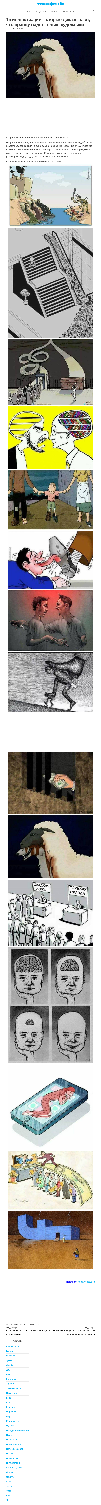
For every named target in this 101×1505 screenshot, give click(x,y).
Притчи (10, 1453)
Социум (40, 11)
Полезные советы (15, 1449)
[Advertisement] (29, 117)
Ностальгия (12, 1439)
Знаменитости (13, 1388)
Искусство (18, 1324)
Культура (67, 11)
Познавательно (34, 1324)
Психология (12, 1458)
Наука (9, 1435)
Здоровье (11, 1383)
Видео (9, 1351)
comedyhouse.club (85, 1282)
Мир (53, 11)
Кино (8, 1398)
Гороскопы (11, 1356)
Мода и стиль (13, 1421)
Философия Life (50, 4)
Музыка (10, 1425)
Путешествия (13, 1463)
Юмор (9, 1495)
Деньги (9, 1360)
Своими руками (14, 1467)
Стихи (9, 1481)
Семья (9, 1472)
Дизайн (10, 1365)
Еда (8, 1374)
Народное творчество (17, 1430)
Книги (9, 1402)
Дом (8, 1370)
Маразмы (11, 1411)
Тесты (9, 1486)
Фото (8, 1491)
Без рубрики (12, 1346)
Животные (11, 1379)
